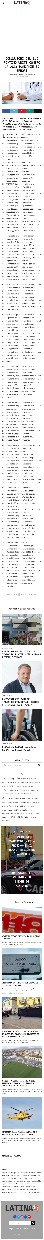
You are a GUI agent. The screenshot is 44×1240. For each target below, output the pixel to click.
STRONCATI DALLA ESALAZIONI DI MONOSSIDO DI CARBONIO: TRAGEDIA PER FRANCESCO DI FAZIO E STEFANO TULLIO (21, 1034)
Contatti (20, 1234)
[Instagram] (22, 1217)
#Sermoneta (30, 813)
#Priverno (5, 806)
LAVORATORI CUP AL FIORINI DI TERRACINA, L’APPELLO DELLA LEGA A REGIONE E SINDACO (21, 654)
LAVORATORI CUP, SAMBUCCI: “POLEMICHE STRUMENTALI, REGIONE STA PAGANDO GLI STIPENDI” (20, 702)
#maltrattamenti (7, 802)
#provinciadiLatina (19, 806)
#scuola (23, 813)
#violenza (5, 820)
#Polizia (29, 802)
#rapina (33, 806)
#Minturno (16, 802)
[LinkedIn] (25, 1217)
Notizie (19, 76)
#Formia (14, 790)
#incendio (5, 794)
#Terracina (14, 817)
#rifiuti (17, 810)
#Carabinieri (32, 778)
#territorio (25, 817)
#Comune (24, 782)
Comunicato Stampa (16, 74)
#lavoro (16, 798)
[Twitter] (14, 111)
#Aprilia (15, 778)
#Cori (4, 786)
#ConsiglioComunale (34, 782)
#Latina (8, 798)
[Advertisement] (22, 30)
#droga (27, 786)
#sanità (23, 594)
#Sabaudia (27, 810)
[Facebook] (6, 111)
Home (14, 1234)
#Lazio (23, 798)
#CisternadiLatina (11, 782)
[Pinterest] (22, 111)
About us (29, 1234)
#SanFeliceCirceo (7, 813)
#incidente (13, 794)
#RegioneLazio (7, 810)
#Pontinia (36, 802)
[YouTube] (29, 1217)
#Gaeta (38, 790)
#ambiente (6, 778)
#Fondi (5, 790)
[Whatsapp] (30, 111)
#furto (32, 790)
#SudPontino (33, 594)
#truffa (33, 817)
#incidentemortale (24, 794)
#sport (4, 817)
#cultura (20, 786)
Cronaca (25, 76)
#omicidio (22, 802)
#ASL (8, 594)
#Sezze (37, 813)
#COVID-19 (12, 786)
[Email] (38, 111)
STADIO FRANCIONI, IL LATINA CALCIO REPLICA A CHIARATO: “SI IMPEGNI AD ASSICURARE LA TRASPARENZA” (18, 1083)
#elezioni (35, 786)
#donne (15, 594)
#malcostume (32, 798)
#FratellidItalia (24, 790)
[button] (39, 765)
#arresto (23, 778)
